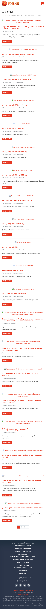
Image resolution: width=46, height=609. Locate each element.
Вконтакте (24, 585)
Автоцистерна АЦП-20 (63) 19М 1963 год (18, 54)
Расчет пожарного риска (23, 568)
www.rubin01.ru (23, 594)
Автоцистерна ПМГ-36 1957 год (14, 105)
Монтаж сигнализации (23, 551)
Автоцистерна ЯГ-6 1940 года (13, 224)
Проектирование (23, 565)
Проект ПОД (23, 570)
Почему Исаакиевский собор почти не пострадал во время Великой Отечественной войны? (22, 320)
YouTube (28, 585)
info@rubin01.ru (24, 581)
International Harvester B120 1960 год (16, 79)
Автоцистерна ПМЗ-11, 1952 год (14, 175)
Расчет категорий (23, 562)
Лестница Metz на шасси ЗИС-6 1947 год (18, 200)
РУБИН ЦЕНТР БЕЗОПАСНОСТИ (23, 590)
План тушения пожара (23, 545)
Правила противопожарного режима (23, 557)
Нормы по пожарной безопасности (23, 543)
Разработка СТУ (23, 554)
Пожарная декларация (23, 548)
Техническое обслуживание (23, 559)
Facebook (20, 585)
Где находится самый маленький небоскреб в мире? (22, 508)
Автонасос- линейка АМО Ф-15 (14, 294)
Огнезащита (23, 573)
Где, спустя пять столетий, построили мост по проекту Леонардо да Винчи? (20, 429)
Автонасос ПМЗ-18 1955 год (13, 128)
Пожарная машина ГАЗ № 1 (12, 270)
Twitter (16, 585)
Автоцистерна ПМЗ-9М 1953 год (14, 151)
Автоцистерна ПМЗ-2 (10, 247)
